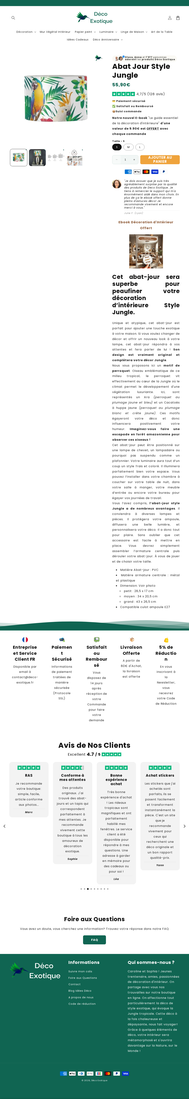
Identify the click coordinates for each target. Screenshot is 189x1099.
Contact (74, 984)
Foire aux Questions (82, 978)
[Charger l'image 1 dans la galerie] (18, 157)
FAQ (94, 940)
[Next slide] (184, 826)
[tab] (81, 889)
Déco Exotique (99, 1080)
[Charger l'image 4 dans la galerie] (74, 157)
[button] (13, 18)
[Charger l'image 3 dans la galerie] (56, 157)
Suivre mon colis (80, 971)
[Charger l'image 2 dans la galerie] (37, 157)
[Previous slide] (4, 826)
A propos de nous (81, 997)
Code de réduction (82, 1004)
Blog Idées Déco (80, 991)
